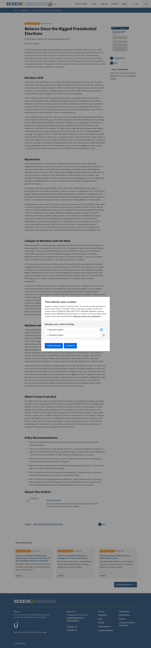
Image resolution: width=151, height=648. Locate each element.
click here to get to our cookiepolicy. (87, 316)
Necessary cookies (55, 330)
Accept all (70, 346)
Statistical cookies (55, 335)
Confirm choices (54, 346)
